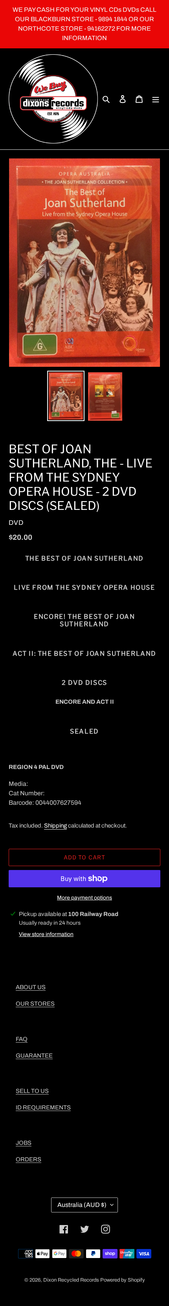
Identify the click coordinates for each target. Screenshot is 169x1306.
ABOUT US (31, 987)
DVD (16, 522)
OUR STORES (35, 1004)
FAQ (22, 1039)
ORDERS (28, 1159)
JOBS (23, 1143)
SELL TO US (32, 1091)
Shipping (55, 825)
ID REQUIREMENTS (43, 1107)
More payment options (84, 898)
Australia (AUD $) (82, 1204)
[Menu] (155, 99)
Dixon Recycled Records (71, 1280)
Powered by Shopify (122, 1280)
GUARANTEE (34, 1055)
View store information (46, 934)
